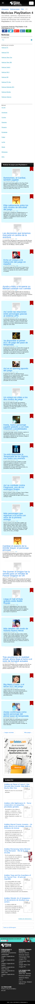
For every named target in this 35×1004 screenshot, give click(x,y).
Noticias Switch (6, 67)
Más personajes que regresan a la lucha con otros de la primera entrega (14, 516)
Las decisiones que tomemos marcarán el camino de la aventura (17, 235)
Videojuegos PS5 (24, 957)
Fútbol (3, 137)
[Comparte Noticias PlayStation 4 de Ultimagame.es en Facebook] (4, 30)
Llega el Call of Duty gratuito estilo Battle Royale (13, 601)
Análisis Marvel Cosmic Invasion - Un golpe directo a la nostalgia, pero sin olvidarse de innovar (18, 826)
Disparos (4, 127)
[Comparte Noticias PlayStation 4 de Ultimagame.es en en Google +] (16, 30)
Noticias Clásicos (6, 97)
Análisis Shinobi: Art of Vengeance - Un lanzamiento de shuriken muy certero (17, 900)
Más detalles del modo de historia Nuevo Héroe (15, 629)
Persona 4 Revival (24, 975)
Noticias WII (5, 77)
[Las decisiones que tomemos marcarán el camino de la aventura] (17, 228)
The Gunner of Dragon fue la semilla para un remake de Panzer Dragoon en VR (16, 573)
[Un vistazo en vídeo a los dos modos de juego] (16, 392)
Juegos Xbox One (24, 965)
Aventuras (4, 112)
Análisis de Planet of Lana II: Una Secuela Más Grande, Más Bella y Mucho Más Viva (17, 786)
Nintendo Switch (24, 955)
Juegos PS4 (22, 959)
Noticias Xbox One (7, 57)
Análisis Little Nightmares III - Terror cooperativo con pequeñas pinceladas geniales (17, 805)
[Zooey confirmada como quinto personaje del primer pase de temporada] (16, 706)
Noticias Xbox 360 (7, 62)
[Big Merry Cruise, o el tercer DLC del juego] (16, 679)
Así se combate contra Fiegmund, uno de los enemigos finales (14, 487)
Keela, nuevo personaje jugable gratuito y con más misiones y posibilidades (16, 427)
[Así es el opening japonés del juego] (16, 364)
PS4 (3, 40)
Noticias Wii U (5, 72)
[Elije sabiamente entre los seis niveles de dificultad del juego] (16, 200)
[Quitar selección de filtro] (31, 40)
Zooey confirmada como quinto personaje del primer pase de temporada (16, 714)
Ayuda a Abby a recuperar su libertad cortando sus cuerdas (17, 287)
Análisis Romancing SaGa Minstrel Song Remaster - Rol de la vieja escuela (17, 851)
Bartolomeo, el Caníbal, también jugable (14, 179)
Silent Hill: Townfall (25, 973)
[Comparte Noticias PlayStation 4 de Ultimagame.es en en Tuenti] (22, 30)
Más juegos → (28, 732)
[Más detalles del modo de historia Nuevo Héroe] (16, 623)
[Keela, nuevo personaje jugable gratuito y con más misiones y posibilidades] (16, 419)
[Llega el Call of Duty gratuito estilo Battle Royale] (16, 593)
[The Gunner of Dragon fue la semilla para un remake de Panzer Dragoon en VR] (17, 566)
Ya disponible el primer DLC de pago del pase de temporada (15, 342)
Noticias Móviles (6, 92)
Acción (3, 107)
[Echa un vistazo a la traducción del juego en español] (16, 255)
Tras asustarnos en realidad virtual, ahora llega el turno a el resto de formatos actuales (17, 659)
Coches (4, 117)
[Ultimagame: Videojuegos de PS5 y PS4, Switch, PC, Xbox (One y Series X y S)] (16, 3)
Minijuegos (5, 152)
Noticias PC (5, 47)
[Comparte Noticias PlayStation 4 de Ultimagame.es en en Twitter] (10, 30)
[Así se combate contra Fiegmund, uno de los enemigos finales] (16, 480)
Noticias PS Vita (6, 82)
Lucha (3, 142)
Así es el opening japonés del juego (15, 369)
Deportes (4, 122)
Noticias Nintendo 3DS (8, 87)
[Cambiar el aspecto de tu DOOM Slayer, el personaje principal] (17, 540)
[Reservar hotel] (18, 756)
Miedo (3, 147)
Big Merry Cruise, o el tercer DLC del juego (13, 685)
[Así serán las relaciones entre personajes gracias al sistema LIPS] (16, 306)
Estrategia (4, 132)
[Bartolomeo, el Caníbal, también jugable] (16, 172)
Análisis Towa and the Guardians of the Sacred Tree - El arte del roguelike (17, 877)
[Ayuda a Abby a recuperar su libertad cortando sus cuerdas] (17, 281)
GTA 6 (21, 980)
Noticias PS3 (5, 52)
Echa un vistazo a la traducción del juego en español (14, 262)
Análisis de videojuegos (24, 918)
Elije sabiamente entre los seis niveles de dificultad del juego (15, 207)
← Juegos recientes (8, 732)
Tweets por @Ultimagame (9, 927)
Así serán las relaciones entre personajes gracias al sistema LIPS (15, 314)
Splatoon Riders (24, 978)
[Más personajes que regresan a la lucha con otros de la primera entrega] (16, 508)
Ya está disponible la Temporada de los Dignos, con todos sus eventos (15, 456)
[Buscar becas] (17, 939)
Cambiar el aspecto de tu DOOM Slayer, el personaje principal (16, 548)
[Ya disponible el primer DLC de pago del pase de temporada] (16, 335)
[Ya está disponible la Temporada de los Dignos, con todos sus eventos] (16, 449)
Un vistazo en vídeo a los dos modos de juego (15, 398)
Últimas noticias (24, 953)
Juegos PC (22, 967)
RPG (3, 157)
